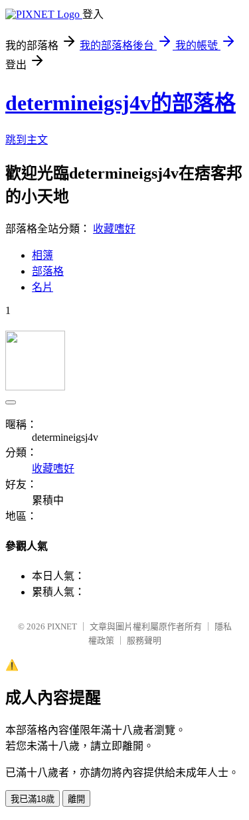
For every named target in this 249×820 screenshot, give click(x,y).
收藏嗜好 (114, 228)
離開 (76, 799)
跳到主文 (26, 139)
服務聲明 (144, 640)
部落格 (48, 271)
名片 (42, 287)
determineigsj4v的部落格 (120, 103)
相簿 (42, 255)
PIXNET (62, 626)
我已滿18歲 (32, 799)
